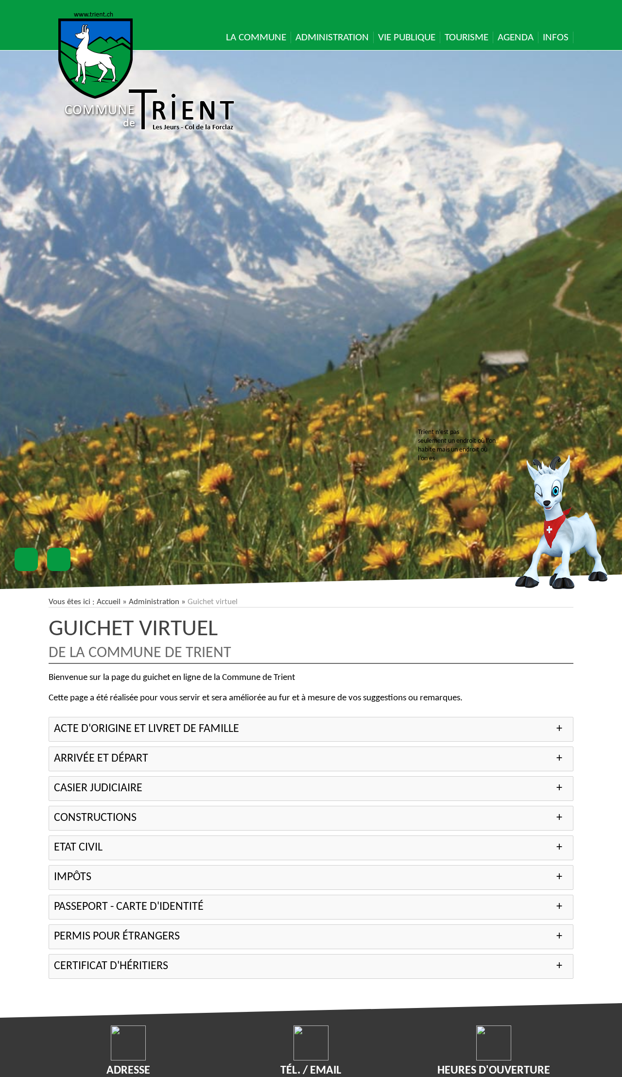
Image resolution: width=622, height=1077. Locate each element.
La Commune (256, 38)
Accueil (109, 602)
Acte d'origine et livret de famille (146, 729)
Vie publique (406, 38)
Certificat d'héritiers (111, 966)
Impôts (72, 877)
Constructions (95, 818)
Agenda (516, 38)
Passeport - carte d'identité (129, 907)
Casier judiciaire (98, 788)
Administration (332, 38)
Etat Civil (78, 847)
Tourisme (466, 38)
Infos (556, 38)
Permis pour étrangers (117, 936)
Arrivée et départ (101, 758)
